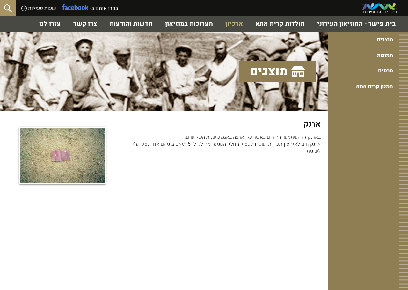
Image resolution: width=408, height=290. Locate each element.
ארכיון (234, 23)
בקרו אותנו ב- (104, 8)
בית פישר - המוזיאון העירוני (356, 23)
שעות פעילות (41, 8)
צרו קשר (85, 23)
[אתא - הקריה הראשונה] (379, 8)
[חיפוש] (8, 8)
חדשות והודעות (131, 23)
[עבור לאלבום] (62, 155)
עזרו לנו (50, 23)
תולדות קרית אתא (280, 23)
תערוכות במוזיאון (189, 23)
